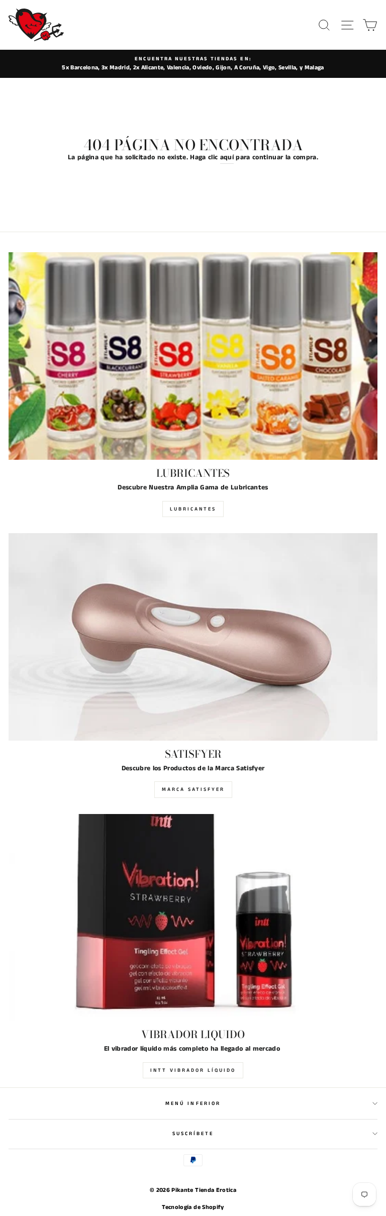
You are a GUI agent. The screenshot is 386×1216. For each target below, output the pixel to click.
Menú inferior (193, 1103)
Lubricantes (193, 509)
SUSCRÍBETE (193, 1133)
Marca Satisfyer (193, 789)
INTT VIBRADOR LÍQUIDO (193, 1070)
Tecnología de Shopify (193, 1207)
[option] (193, 64)
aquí (227, 157)
